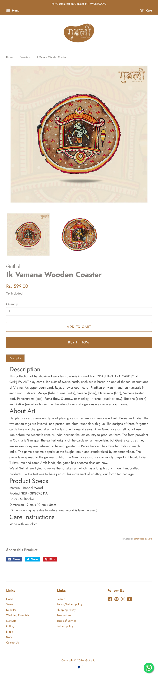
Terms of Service (66, 621)
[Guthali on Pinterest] (116, 600)
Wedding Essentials (17, 615)
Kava (150, 538)
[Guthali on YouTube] (129, 600)
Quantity (12, 304)
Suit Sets (11, 621)
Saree (9, 604)
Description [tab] (15, 358)
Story (9, 637)
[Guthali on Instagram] (123, 600)
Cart (148, 10)
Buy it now (79, 342)
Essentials (25, 57)
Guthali (89, 660)
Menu (15, 10)
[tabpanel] (79, 449)
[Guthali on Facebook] (109, 600)
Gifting (10, 626)
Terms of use (64, 615)
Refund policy (65, 626)
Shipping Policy (66, 610)
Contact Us (12, 642)
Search (61, 599)
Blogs (9, 632)
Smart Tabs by (141, 538)
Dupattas (11, 610)
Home (9, 57)
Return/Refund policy (69, 604)
